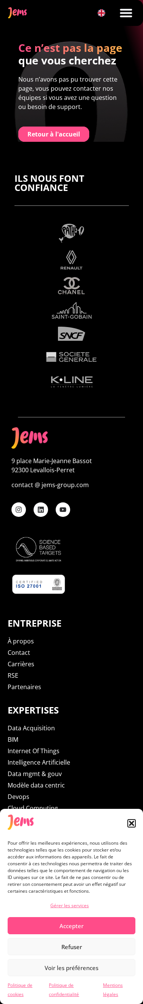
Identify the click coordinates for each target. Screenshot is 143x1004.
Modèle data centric (36, 785)
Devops (18, 796)
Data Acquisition (31, 728)
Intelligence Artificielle (39, 762)
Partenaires (24, 687)
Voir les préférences (71, 968)
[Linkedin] (41, 509)
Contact (19, 652)
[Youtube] (63, 509)
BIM (13, 739)
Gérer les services (69, 905)
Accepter (71, 926)
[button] (131, 823)
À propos (21, 641)
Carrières (21, 664)
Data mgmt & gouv (35, 774)
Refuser (71, 947)
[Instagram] (18, 509)
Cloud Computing (33, 808)
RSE (13, 675)
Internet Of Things (33, 751)
